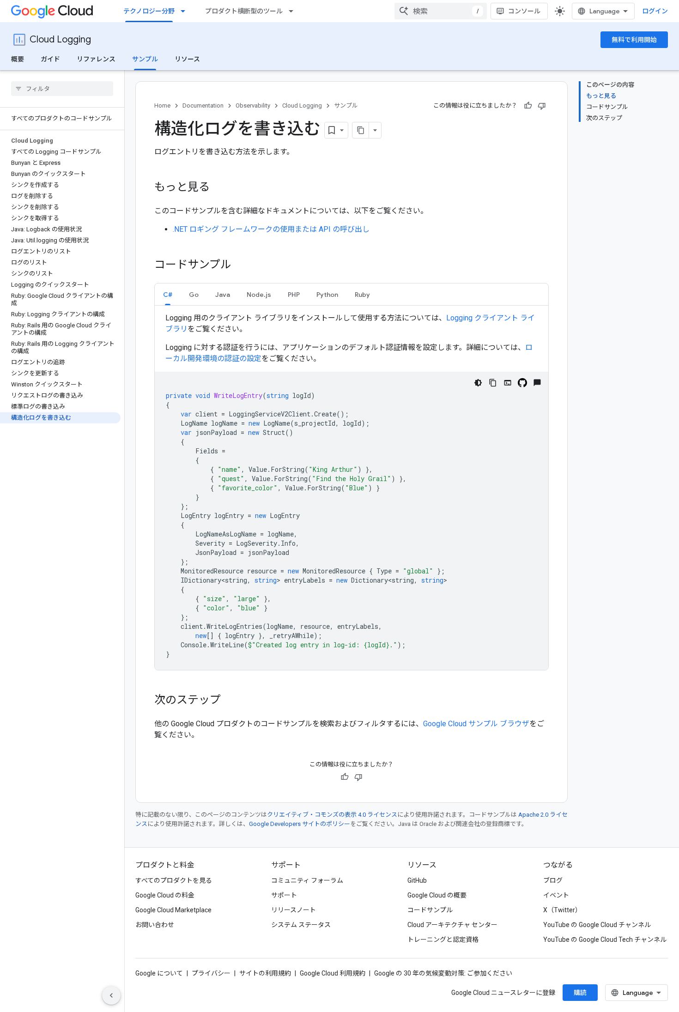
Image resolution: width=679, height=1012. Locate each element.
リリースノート (293, 910)
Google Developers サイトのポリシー (299, 823)
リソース (187, 59)
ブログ (553, 880)
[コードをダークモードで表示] (478, 382)
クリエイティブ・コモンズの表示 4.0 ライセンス (332, 814)
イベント (556, 895)
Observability (253, 105)
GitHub (417, 880)
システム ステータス (301, 924)
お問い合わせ (154, 924)
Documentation (203, 105)
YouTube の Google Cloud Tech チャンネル (605, 939)
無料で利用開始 (634, 40)
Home (162, 105)
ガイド (50, 59)
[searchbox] (62, 88)
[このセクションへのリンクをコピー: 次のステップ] (230, 700)
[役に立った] (528, 106)
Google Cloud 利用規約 (332, 973)
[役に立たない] (542, 106)
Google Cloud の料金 (164, 895)
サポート (284, 895)
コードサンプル (430, 910)
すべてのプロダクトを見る (173, 880)
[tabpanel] (351, 491)
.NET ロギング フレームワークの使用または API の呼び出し (271, 229)
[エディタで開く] (507, 382)
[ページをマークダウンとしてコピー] (360, 130)
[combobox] (440, 11)
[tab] (168, 294)
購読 (580, 992)
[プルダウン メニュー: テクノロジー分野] (186, 11)
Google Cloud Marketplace (173, 910)
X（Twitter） (562, 910)
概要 (17, 59)
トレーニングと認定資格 (443, 939)
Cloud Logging (60, 39)
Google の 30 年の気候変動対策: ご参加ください (443, 973)
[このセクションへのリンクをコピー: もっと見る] (219, 187)
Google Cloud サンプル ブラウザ (476, 723)
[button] (168, 294)
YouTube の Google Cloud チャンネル (597, 924)
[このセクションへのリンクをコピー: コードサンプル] (240, 265)
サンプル (145, 59)
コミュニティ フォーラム (307, 880)
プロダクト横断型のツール (244, 11)
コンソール (524, 11)
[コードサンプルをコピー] (492, 382)
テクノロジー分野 (149, 11)
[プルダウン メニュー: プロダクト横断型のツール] (294, 11)
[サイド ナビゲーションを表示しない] (111, 995)
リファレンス (96, 59)
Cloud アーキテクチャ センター (452, 924)
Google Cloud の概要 (437, 895)
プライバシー (211, 973)
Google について (159, 973)
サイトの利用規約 (265, 973)
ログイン (655, 11)
